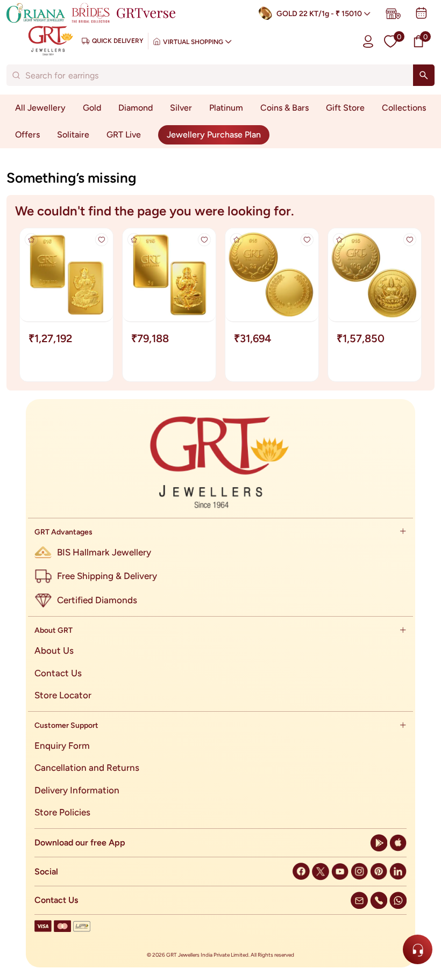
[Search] (424, 75)
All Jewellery (40, 108)
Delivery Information (76, 790)
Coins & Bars (284, 108)
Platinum (226, 108)
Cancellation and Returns (86, 767)
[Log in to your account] (368, 41)
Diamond (135, 108)
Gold (92, 108)
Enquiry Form (62, 745)
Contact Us (58, 673)
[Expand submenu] (403, 532)
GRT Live (123, 134)
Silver (181, 108)
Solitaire (73, 134)
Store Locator (62, 695)
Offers (27, 134)
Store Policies (62, 812)
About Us (54, 650)
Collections (404, 108)
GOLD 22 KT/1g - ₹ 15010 (319, 13)
